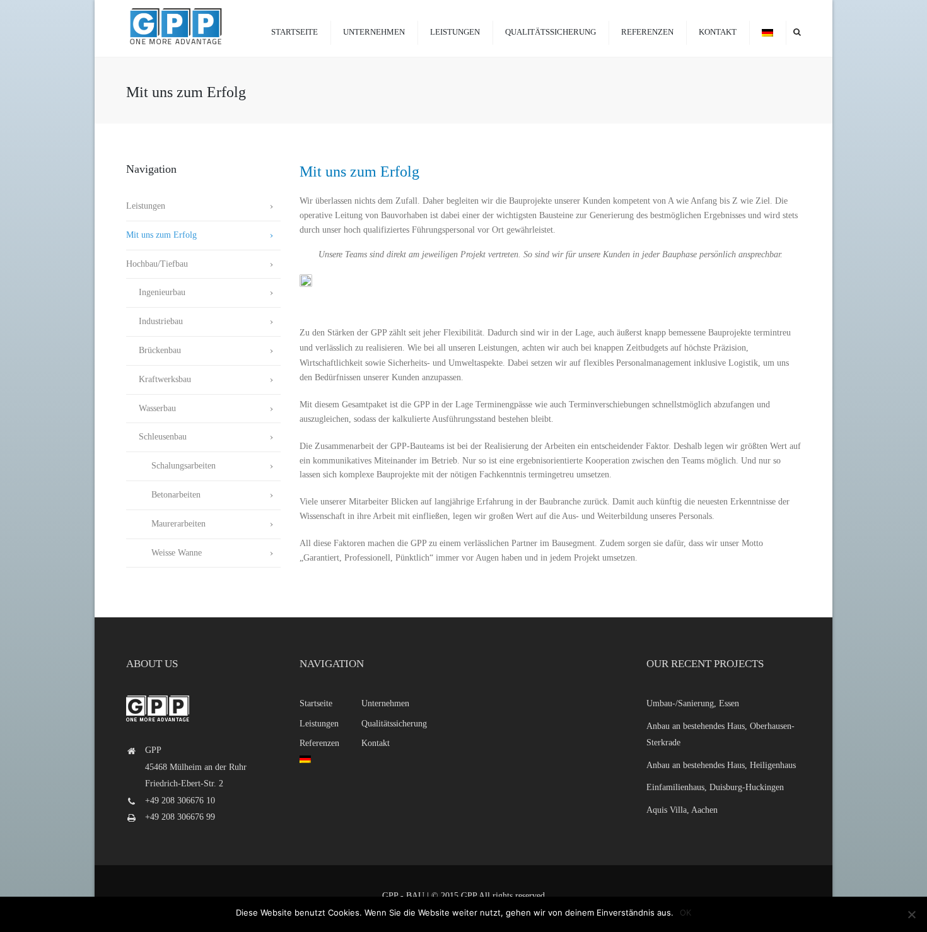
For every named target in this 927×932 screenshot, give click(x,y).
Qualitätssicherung (550, 32)
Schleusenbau (156, 436)
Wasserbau (151, 408)
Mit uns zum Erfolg (161, 235)
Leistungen (455, 32)
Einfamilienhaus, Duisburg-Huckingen (715, 787)
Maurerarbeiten (166, 523)
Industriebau (154, 321)
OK (685, 912)
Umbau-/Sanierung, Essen (692, 703)
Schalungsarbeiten (171, 465)
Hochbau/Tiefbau (157, 264)
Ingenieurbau (155, 292)
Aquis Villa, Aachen (682, 810)
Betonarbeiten (163, 494)
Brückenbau (153, 350)
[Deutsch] (767, 31)
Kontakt (718, 32)
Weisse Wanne (164, 552)
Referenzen (647, 32)
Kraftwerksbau (158, 379)
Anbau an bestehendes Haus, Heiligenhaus (721, 765)
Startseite (294, 32)
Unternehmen (374, 32)
